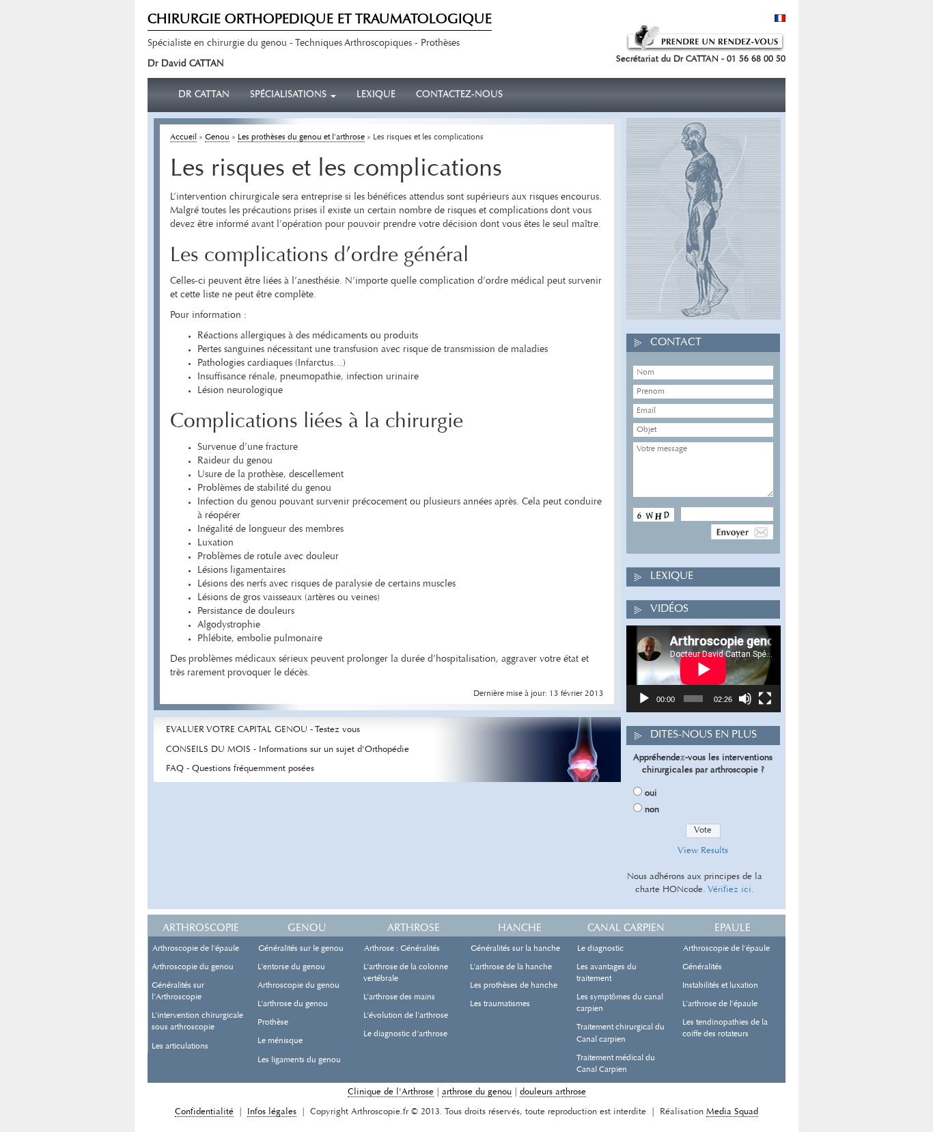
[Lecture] (644, 698)
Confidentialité (204, 1111)
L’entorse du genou (291, 967)
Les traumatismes (500, 1004)
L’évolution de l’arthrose (405, 1016)
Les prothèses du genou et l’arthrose (301, 137)
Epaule (732, 929)
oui (651, 793)
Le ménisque (280, 1041)
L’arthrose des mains (399, 997)
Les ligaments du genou (299, 1060)
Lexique (376, 95)
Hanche (520, 929)
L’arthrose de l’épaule (719, 1004)
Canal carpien (626, 929)
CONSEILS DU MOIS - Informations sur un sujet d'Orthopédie (287, 749)
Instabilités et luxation (720, 986)
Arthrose (413, 929)
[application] (703, 668)
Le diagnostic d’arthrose (405, 1034)
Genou (217, 137)
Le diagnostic (600, 949)
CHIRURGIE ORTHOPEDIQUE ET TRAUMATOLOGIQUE (320, 20)
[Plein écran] (765, 698)
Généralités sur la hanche (515, 949)
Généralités (702, 967)
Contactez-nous (459, 95)
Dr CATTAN (203, 95)
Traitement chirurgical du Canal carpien (620, 1033)
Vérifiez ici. (731, 889)
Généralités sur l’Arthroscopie (178, 991)
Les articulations (180, 1046)
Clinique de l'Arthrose (391, 1092)
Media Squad (732, 1111)
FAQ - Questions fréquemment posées (240, 768)
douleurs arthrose (553, 1092)
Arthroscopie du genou (193, 967)
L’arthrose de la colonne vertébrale (405, 973)
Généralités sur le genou (301, 949)
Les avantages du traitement (606, 973)
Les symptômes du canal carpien (619, 1003)
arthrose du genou (477, 1092)
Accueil (183, 137)
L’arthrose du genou (292, 1004)
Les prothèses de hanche (513, 986)
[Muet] (745, 698)
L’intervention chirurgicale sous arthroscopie (197, 1022)
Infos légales (271, 1111)
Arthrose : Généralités (402, 949)
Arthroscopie (201, 929)
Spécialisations (289, 95)
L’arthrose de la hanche (511, 967)
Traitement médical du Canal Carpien (615, 1064)
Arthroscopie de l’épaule (195, 949)
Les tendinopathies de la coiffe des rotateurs (725, 1028)
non (652, 809)
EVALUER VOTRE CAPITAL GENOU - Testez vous (263, 729)
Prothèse (272, 1023)
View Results (703, 850)
